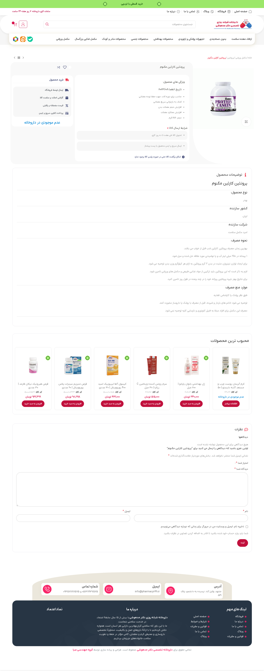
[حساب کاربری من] (23, 24)
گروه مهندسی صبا (83, 650)
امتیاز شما (242, 463)
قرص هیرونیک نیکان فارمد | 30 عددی (33, 385)
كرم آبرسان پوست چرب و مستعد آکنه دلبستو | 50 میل (231, 387)
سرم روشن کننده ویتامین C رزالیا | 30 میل (152, 385)
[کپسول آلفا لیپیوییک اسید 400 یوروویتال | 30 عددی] (112, 365)
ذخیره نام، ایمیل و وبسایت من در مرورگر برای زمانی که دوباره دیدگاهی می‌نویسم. (202, 526)
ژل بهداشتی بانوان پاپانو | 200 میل (191, 385)
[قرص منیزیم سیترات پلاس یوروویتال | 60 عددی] (73, 365)
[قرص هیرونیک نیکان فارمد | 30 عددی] (33, 365)
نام (245, 511)
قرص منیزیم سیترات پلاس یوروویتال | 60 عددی (72, 385)
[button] (191, 403)
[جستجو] (47, 24)
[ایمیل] (109, 589)
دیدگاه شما (241, 469)
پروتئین (230, 57)
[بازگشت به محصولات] (19, 58)
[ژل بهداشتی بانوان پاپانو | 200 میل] (191, 365)
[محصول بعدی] (14, 58)
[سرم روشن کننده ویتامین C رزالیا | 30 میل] (152, 365)
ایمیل (126, 511)
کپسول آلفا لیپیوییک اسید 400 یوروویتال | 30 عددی (112, 385)
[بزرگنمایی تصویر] (246, 121)
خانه (250, 57)
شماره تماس (90, 586)
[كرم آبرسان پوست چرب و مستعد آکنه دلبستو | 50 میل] (231, 365)
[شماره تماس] (47, 589)
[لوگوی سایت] (233, 24)
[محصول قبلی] (23, 58)
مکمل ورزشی (241, 57)
